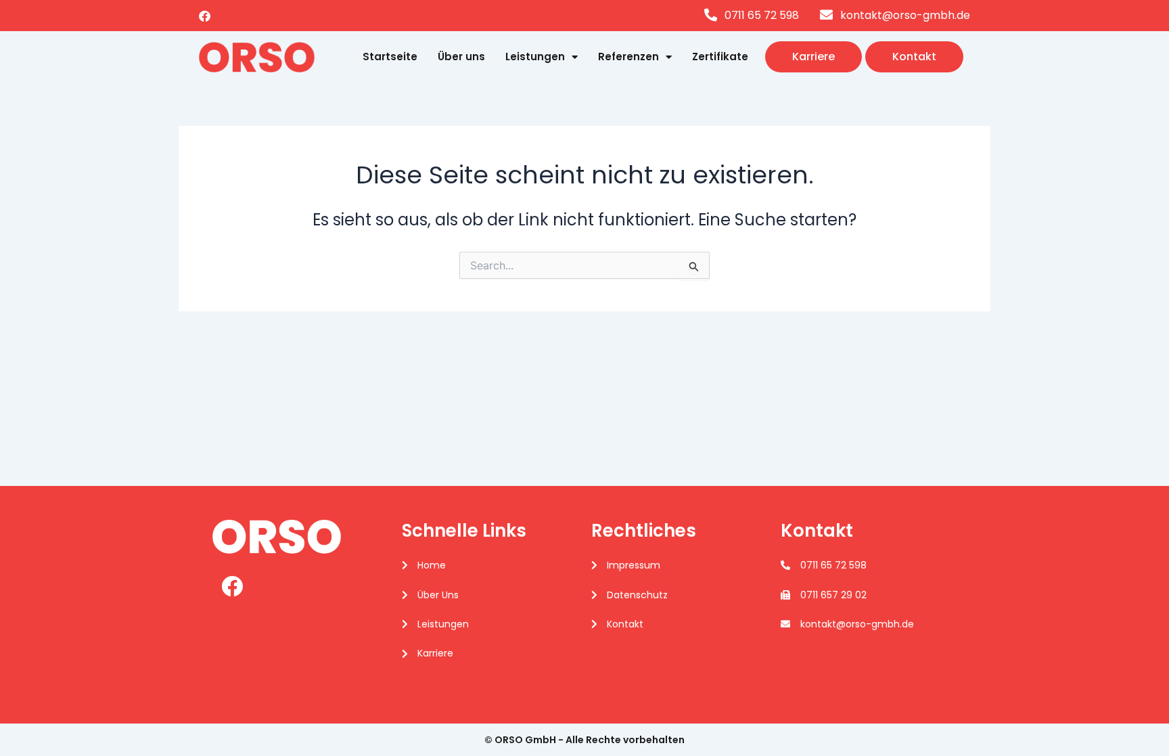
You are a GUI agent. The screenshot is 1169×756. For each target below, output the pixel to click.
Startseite (390, 56)
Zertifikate (720, 56)
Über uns (461, 56)
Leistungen (535, 56)
